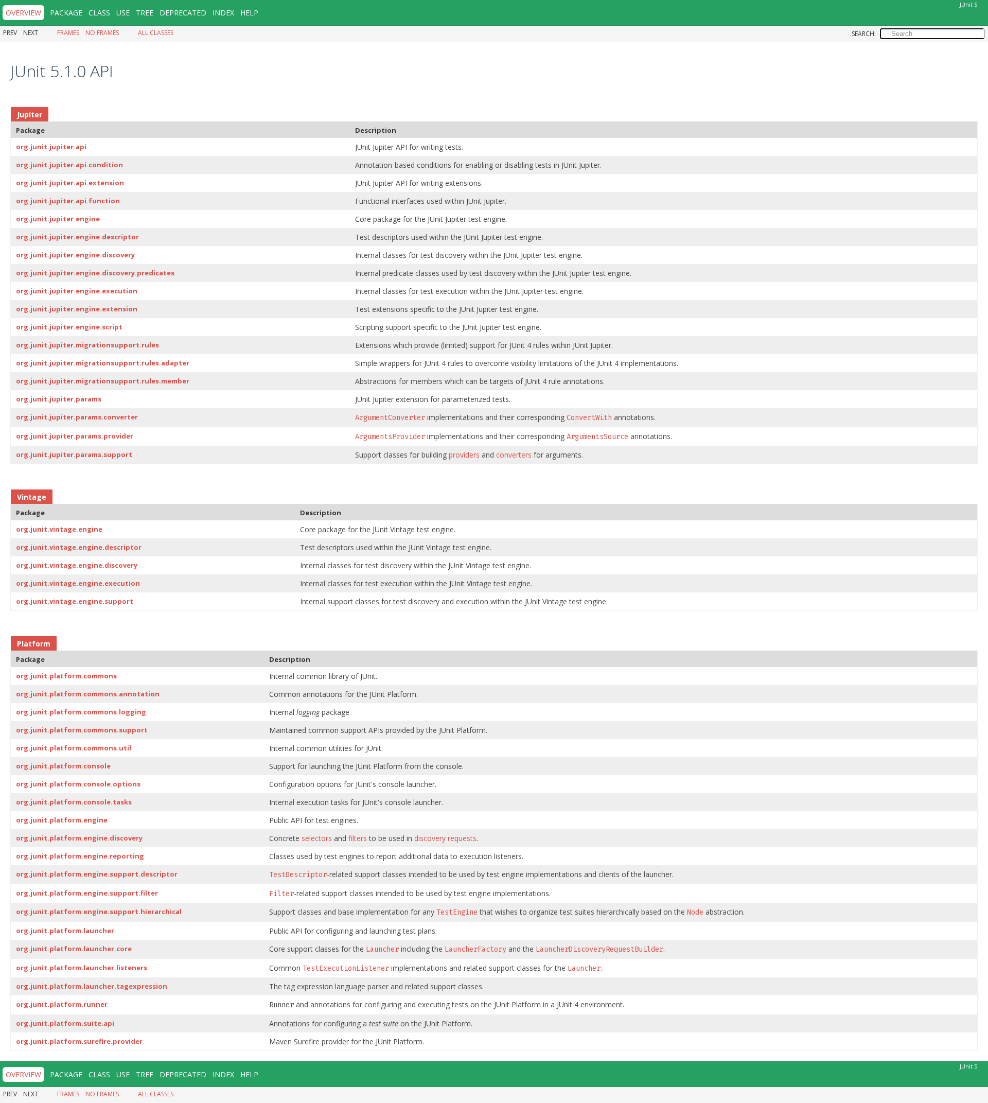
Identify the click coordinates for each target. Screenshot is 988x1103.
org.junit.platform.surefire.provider (79, 1041)
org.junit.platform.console (63, 766)
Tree (144, 12)
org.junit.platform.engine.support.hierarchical (99, 911)
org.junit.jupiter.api (51, 146)
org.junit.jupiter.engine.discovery (75, 254)
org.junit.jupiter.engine (58, 218)
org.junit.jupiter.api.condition (69, 164)
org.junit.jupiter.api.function (68, 200)
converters (514, 455)
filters (357, 838)
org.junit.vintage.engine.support (74, 601)
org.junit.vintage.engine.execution (78, 583)
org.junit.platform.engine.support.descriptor (97, 874)
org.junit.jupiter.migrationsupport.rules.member (102, 381)
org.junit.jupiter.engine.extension (76, 308)
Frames (68, 32)
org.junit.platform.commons (66, 675)
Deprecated (183, 12)
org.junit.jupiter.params (58, 399)
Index (223, 12)
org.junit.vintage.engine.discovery (76, 565)
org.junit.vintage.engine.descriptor (79, 547)
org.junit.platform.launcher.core (74, 948)
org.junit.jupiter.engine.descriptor (77, 236)
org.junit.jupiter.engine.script (69, 326)
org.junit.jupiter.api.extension (70, 182)
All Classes (155, 32)
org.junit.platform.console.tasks (74, 802)
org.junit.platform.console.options (78, 784)
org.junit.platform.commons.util (73, 747)
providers (464, 455)
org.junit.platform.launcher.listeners (81, 967)
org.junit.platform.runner (62, 1004)
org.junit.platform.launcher (65, 930)
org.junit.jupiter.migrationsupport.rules (87, 344)
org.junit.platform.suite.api (65, 1023)
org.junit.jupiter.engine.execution (76, 290)
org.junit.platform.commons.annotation (88, 693)
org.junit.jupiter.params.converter (77, 417)
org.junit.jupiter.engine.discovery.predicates (95, 272)
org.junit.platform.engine (62, 820)
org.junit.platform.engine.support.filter (87, 893)
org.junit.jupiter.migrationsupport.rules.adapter (102, 362)
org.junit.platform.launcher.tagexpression (91, 986)
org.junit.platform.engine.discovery (79, 838)
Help (249, 12)
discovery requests (445, 838)
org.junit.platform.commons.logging (81, 711)
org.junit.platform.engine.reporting (80, 856)
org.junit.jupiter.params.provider (74, 436)
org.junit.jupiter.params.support (74, 454)
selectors (317, 838)
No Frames (102, 32)
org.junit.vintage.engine (59, 529)
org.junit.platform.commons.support (82, 729)
